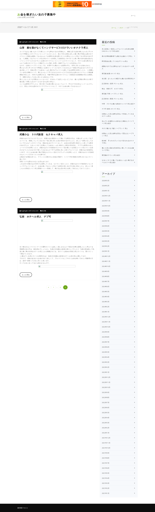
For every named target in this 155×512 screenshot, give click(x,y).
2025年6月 (105, 226)
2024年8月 (105, 276)
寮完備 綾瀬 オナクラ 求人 (111, 73)
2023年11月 (106, 322)
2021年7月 (105, 463)
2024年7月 (105, 281)
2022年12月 (106, 377)
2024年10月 (106, 266)
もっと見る (26, 117)
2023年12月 (106, 317)
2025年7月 (105, 221)
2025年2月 (105, 246)
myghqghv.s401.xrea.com (29, 42)
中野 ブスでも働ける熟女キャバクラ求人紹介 (118, 104)
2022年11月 (106, 382)
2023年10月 (106, 327)
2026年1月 (105, 191)
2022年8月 (105, 397)
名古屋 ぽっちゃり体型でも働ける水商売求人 (118, 79)
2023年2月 (105, 367)
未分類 (44, 42)
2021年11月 (106, 443)
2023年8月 (105, 337)
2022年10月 (106, 387)
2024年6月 (105, 286)
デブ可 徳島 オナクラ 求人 (111, 109)
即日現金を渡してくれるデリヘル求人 (115, 61)
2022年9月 (105, 392)
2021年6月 (105, 468)
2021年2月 (105, 488)
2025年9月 (105, 211)
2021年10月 (106, 448)
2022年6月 (105, 408)
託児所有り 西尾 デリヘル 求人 (112, 99)
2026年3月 (105, 181)
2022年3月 (105, 423)
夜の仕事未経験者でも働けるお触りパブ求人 (117, 56)
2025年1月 (105, 251)
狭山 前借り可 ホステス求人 (112, 89)
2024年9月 (105, 271)
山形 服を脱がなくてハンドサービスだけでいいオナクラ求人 (54, 47)
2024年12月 (106, 256)
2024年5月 (105, 292)
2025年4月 (105, 236)
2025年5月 (105, 231)
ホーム (133, 15)
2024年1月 (105, 312)
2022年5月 (105, 413)
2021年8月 (105, 458)
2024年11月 (106, 261)
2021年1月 (105, 493)
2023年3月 (105, 362)
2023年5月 (105, 352)
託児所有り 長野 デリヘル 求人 (112, 84)
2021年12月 (106, 438)
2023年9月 (105, 332)
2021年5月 (105, 473)
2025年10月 (106, 206)
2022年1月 (105, 433)
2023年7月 (105, 342)
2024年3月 (105, 302)
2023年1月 (105, 372)
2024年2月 (105, 307)
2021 (121, 28)
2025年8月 (105, 216)
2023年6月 (105, 347)
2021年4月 (105, 478)
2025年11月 (106, 201)
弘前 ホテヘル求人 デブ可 (35, 216)
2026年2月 (105, 186)
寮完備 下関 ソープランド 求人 (112, 94)
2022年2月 (105, 428)
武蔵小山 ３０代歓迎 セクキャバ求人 (41, 134)
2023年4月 (105, 357)
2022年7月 (105, 402)
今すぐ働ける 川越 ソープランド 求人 (115, 128)
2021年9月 (105, 453)
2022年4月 (105, 418)
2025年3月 (105, 241)
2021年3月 (105, 483)
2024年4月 (105, 297)
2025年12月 (106, 196)
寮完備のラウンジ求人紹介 (111, 155)
